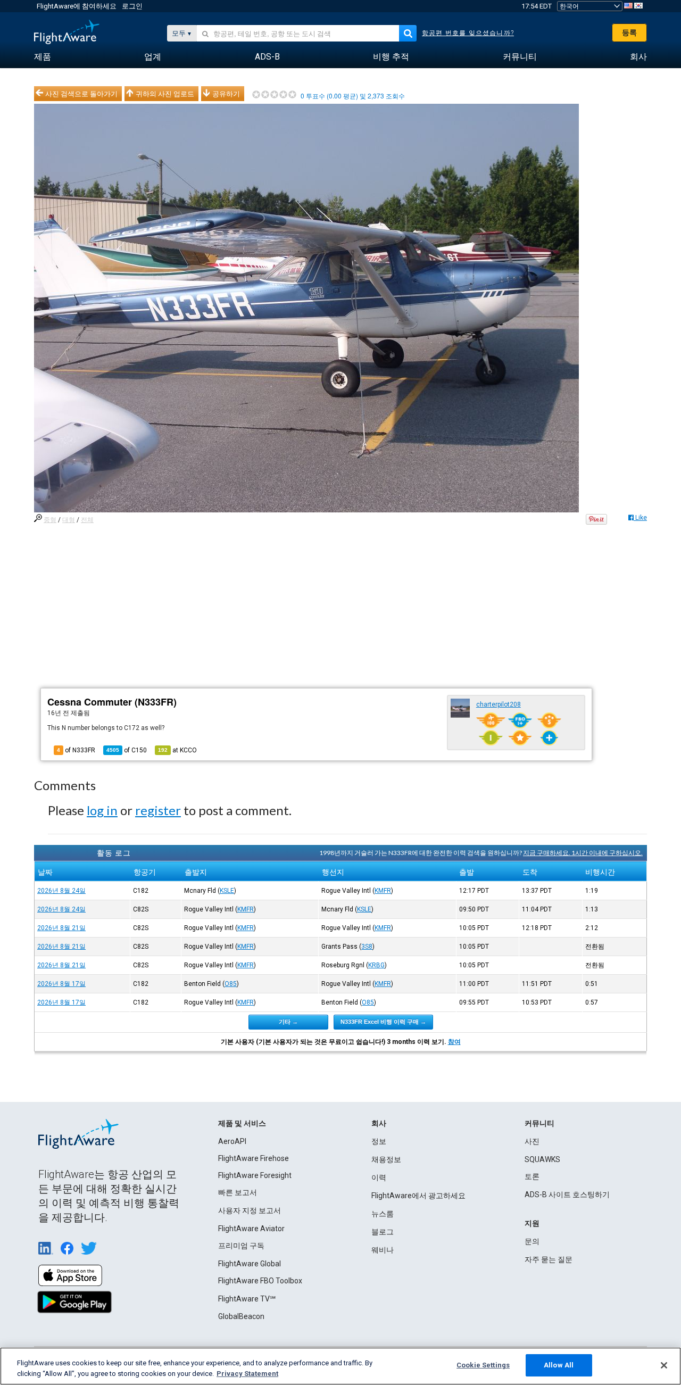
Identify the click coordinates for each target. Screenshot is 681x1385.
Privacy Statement (247, 1374)
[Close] (664, 1365)
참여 (454, 1042)
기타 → (288, 1021)
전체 (87, 520)
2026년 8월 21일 (61, 928)
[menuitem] (42, 57)
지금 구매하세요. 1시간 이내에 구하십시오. (583, 853)
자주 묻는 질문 (548, 1259)
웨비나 (382, 1250)
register (158, 810)
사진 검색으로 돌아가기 (81, 93)
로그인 (132, 6)
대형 (68, 520)
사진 (532, 1141)
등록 (629, 32)
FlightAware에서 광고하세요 (418, 1195)
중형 (50, 520)
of (126, 750)
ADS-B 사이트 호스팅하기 (567, 1194)
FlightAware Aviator (251, 1228)
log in (102, 810)
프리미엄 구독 (241, 1245)
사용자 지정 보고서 (249, 1210)
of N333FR (76, 750)
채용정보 (386, 1159)
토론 (532, 1176)
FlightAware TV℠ (247, 1299)
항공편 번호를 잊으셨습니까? (468, 33)
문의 (532, 1241)
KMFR (383, 890)
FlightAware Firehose (253, 1158)
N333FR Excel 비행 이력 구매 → (383, 1021)
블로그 (382, 1232)
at (177, 750)
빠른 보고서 (237, 1192)
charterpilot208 (498, 704)
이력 (378, 1177)
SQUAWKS (542, 1159)
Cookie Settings (483, 1365)
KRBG (376, 965)
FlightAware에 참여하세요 (77, 6)
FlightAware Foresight (255, 1175)
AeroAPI (232, 1141)
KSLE (227, 890)
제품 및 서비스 (242, 1123)
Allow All (559, 1365)
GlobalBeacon (241, 1316)
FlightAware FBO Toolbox (260, 1280)
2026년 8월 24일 (61, 890)
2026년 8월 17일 (61, 984)
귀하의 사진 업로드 (165, 93)
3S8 (366, 946)
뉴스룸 (382, 1213)
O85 (231, 984)
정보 (378, 1141)
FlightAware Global (249, 1263)
